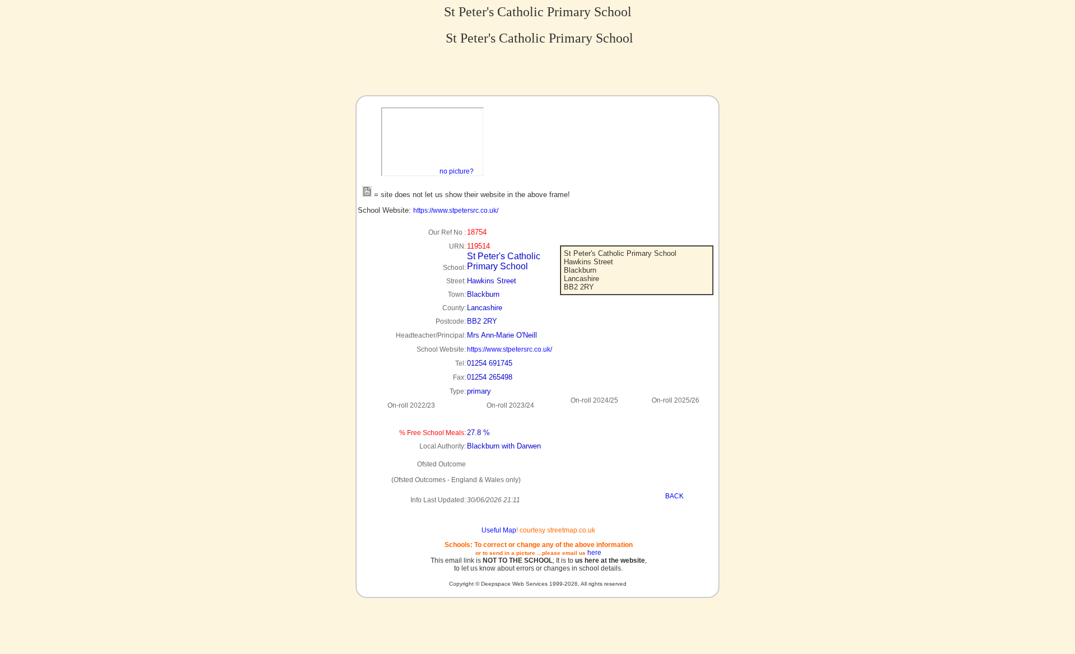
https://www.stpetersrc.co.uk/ (455, 210)
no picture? (457, 171)
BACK (674, 496)
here (594, 553)
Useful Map (499, 530)
